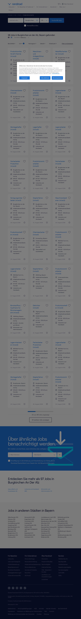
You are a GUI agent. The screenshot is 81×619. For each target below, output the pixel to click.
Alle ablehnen (45, 78)
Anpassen (24, 78)
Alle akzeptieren (57, 78)
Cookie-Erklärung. (55, 73)
